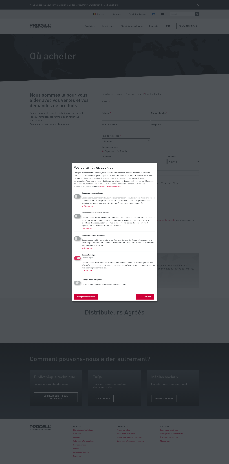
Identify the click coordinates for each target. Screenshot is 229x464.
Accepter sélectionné (86, 296)
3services (87, 248)
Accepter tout (145, 296)
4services (87, 270)
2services (87, 228)
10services (87, 206)
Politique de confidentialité (110, 186)
